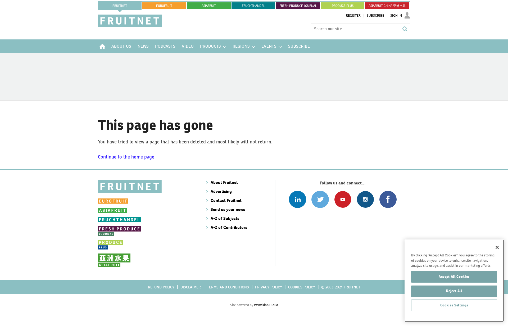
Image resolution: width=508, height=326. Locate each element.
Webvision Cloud (266, 305)
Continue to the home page (126, 157)
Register (353, 15)
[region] (454, 280)
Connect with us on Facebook (388, 199)
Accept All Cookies (454, 276)
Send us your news (228, 209)
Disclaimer (190, 287)
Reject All (454, 291)
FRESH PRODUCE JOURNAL (298, 6)
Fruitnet (119, 6)
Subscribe (375, 15)
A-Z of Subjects (225, 218)
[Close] (497, 247)
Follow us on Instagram (365, 199)
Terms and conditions (228, 287)
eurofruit (164, 6)
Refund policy (161, 287)
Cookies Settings (454, 305)
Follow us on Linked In (297, 199)
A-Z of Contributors (229, 227)
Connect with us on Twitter (320, 199)
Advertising (221, 191)
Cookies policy (301, 287)
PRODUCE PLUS (342, 6)
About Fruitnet (224, 182)
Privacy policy (268, 287)
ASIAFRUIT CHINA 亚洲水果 (387, 6)
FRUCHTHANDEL (253, 6)
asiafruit (209, 6)
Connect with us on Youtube (342, 199)
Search (405, 29)
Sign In (396, 15)
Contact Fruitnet (226, 200)
